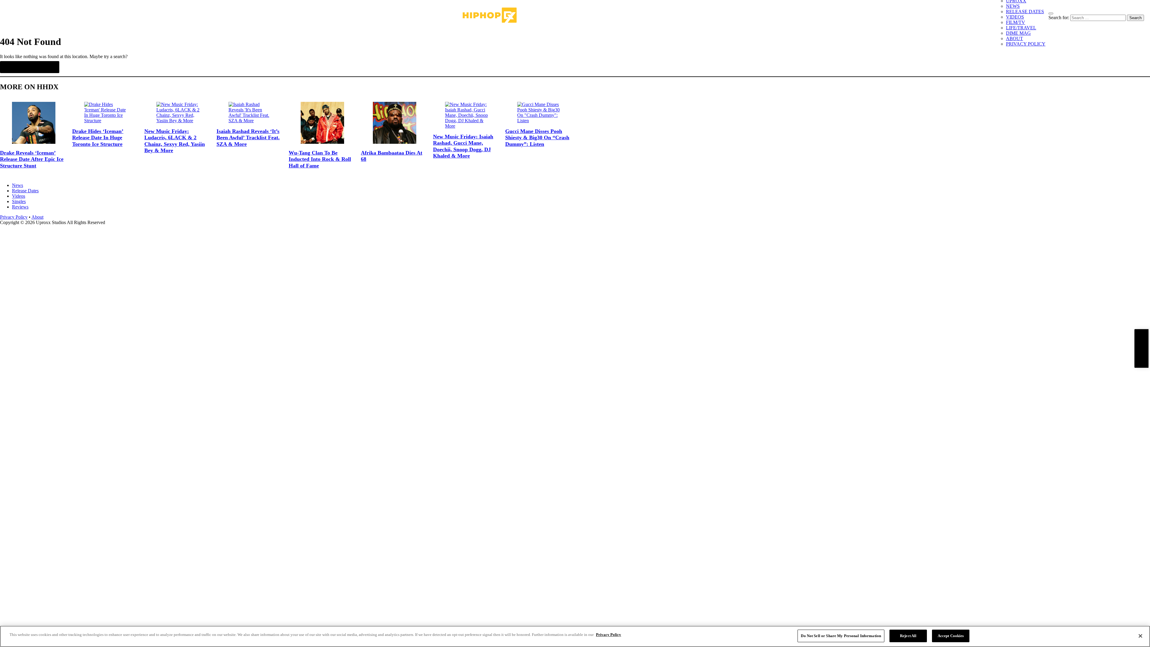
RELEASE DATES (1025, 11)
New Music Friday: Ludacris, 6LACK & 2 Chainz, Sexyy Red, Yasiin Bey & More (174, 141)
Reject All (908, 636)
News (17, 185)
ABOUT (1014, 38)
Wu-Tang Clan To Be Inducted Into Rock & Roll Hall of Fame (320, 159)
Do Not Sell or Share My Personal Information (841, 636)
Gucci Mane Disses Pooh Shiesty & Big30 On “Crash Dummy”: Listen (537, 137)
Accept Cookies (951, 636)
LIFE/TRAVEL (1021, 27)
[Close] (1140, 636)
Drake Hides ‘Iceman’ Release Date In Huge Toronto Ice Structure (97, 137)
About (37, 217)
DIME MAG (1018, 33)
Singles (19, 201)
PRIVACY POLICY (1025, 43)
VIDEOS (1015, 16)
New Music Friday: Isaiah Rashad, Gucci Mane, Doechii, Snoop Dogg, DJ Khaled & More (463, 146)
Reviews (20, 206)
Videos (18, 196)
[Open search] (1050, 13)
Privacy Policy (14, 217)
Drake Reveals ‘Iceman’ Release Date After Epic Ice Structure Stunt (31, 159)
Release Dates (25, 190)
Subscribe (1141, 348)
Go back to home (29, 67)
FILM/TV (1015, 22)
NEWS (1013, 6)
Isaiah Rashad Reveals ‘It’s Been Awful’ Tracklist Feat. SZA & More (248, 137)
